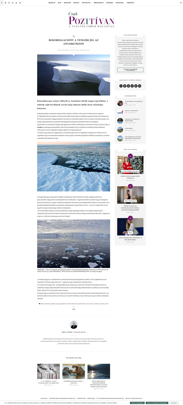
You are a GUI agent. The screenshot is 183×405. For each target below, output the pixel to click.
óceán (91, 303)
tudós (106, 303)
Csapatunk (119, 2)
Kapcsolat (44, 398)
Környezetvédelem (63, 50)
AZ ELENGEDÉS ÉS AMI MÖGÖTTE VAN (134, 102)
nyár (87, 303)
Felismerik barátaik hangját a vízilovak (74, 382)
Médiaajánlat (99, 2)
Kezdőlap (51, 2)
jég (59, 303)
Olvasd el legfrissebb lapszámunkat (130, 70)
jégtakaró (63, 303)
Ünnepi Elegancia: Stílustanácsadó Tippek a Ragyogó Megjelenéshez (130, 208)
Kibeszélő (130, 2)
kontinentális (70, 303)
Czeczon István (80, 332)
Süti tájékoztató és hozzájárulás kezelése (110, 398)
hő (56, 303)
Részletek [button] (174, 403)
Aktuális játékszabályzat (133, 398)
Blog (59, 2)
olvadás (96, 303)
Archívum (67, 2)
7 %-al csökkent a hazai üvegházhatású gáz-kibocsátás (48, 382)
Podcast (76, 2)
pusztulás (101, 303)
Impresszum (91, 398)
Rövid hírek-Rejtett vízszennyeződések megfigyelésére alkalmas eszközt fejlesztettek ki (98, 384)
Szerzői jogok (81, 398)
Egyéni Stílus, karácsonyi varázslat (130, 177)
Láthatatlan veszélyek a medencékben (132, 120)
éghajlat (53, 303)
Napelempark (129, 128)
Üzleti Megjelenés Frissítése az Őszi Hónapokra (130, 239)
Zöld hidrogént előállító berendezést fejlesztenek (133, 137)
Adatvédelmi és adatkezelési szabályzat (62, 398)
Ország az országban (131, 111)
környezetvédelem (80, 303)
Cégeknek (109, 2)
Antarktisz (47, 303)
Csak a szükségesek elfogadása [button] (157, 403)
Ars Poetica (86, 2)
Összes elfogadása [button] (137, 403)
